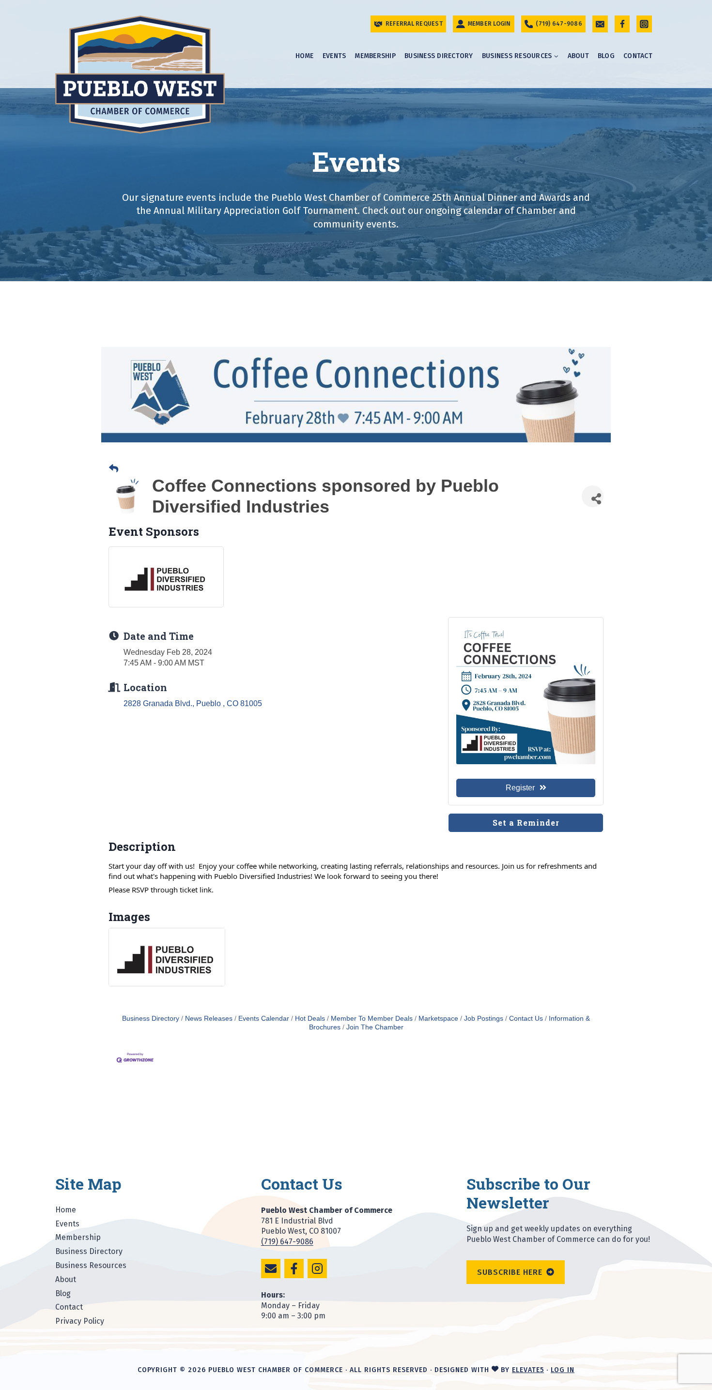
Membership (375, 56)
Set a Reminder (526, 822)
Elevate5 (528, 1370)
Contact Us (526, 1018)
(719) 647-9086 (287, 1241)
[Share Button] (593, 496)
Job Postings (483, 1018)
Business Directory (438, 56)
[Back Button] (113, 469)
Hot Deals (310, 1018)
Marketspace (438, 1018)
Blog (606, 56)
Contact (637, 56)
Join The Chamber (374, 1027)
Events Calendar (263, 1018)
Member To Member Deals (372, 1018)
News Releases (208, 1018)
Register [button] (520, 788)
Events (334, 56)
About (578, 56)
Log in (562, 1370)
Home (304, 56)
